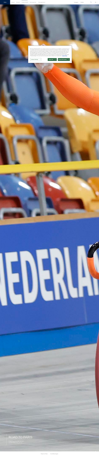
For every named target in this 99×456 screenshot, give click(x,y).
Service (18, 2)
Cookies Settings (34, 59)
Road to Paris (44, 453)
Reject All (51, 59)
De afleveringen (54, 453)
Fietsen (12, 2)
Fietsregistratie (41, 2)
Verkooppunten (33, 2)
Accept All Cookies (63, 59)
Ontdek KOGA (25, 2)
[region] (50, 54)
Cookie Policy (64, 55)
